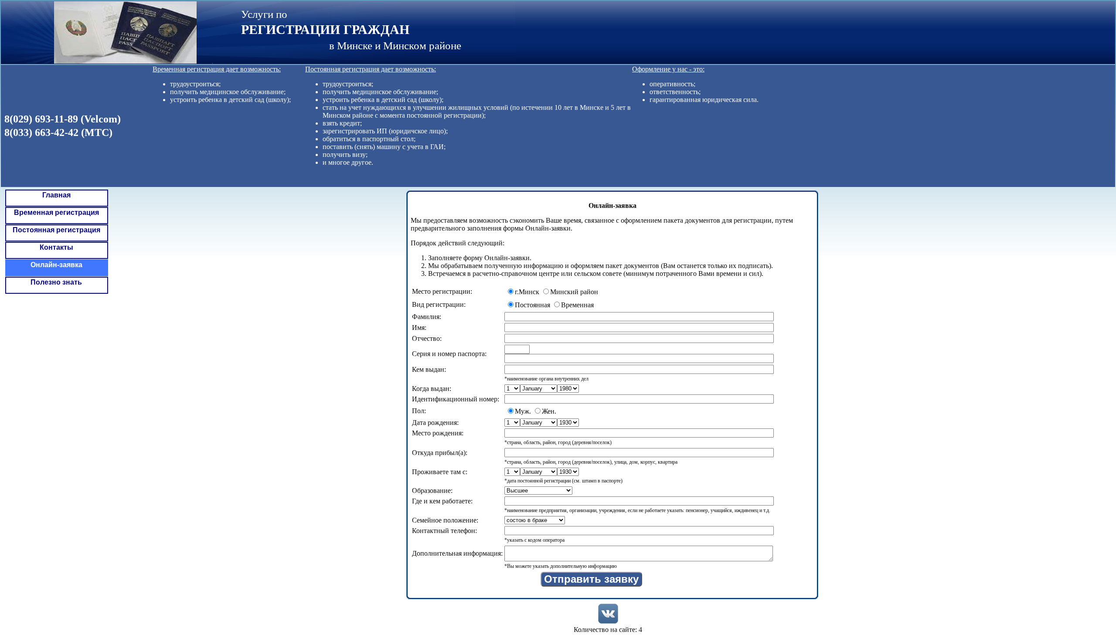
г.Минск (527, 291)
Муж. (523, 411)
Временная (577, 305)
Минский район (574, 291)
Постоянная (532, 305)
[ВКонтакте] (608, 613)
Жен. (549, 411)
